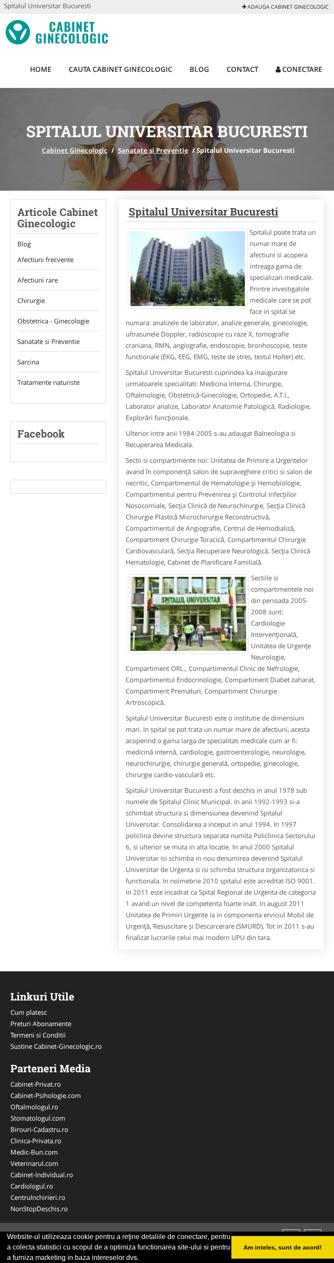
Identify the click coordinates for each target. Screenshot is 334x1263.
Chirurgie (31, 300)
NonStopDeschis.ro (39, 1208)
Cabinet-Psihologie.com (45, 1095)
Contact (242, 69)
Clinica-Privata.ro (35, 1140)
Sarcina (28, 361)
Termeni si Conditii (38, 1035)
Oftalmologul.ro (34, 1106)
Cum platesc (28, 1012)
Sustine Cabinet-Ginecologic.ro (56, 1046)
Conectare (301, 69)
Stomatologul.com (37, 1118)
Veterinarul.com (34, 1163)
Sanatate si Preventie (153, 150)
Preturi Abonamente (40, 1023)
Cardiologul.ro (31, 1186)
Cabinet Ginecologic (74, 150)
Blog (199, 69)
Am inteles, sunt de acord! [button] (283, 1247)
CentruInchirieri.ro (37, 1197)
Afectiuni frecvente (45, 259)
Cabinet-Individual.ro (41, 1174)
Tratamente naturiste (48, 382)
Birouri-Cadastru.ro (39, 1129)
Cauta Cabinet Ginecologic (120, 69)
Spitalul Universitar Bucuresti (203, 212)
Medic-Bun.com (34, 1152)
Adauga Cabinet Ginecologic (287, 6)
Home (40, 69)
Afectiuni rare (37, 280)
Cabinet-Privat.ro (35, 1084)
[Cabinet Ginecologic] (61, 31)
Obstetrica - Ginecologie (53, 321)
